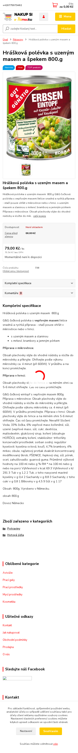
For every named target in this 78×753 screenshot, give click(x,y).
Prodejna (8, 647)
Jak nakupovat (11, 633)
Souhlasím (50, 731)
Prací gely (9, 580)
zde (55, 744)
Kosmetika (9, 602)
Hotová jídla (15, 535)
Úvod (5, 39)
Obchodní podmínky (15, 640)
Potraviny (18, 39)
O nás (6, 654)
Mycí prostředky (12, 594)
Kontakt (7, 625)
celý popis (39, 216)
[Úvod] (18, 16)
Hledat (66, 29)
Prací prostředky (13, 587)
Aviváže (7, 573)
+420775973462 (12, 5)
